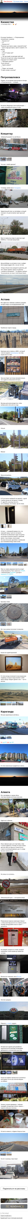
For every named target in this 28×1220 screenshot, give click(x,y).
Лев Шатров (8, 1)
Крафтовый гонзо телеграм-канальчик (11, 1218)
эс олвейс (9, 1023)
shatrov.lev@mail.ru (6, 1215)
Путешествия (18, 1)
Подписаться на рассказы (14, 1189)
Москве (19, 976)
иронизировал (14, 353)
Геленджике (17, 188)
